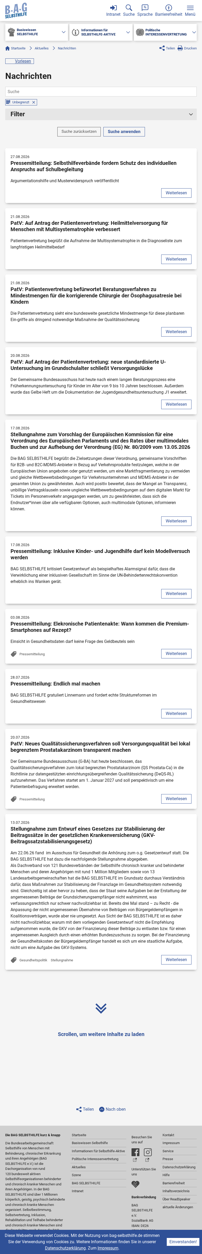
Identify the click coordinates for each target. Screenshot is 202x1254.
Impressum (108, 1248)
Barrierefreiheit (174, 1183)
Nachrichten (67, 48)
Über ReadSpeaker (176, 1199)
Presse (168, 1159)
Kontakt (168, 1135)
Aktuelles (42, 48)
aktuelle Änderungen (178, 1207)
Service (168, 1151)
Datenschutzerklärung (65, 1248)
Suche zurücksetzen (79, 131)
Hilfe (166, 1175)
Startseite (18, 48)
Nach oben (116, 1109)
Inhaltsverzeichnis (176, 1191)
